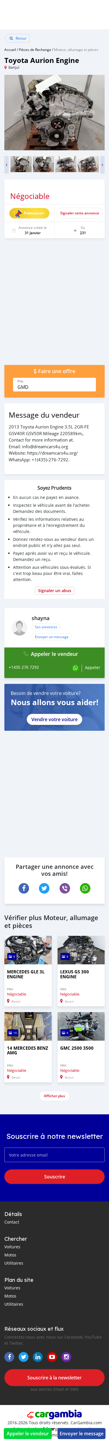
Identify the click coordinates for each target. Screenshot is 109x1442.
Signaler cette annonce (79, 213)
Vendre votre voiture (54, 719)
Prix (20, 381)
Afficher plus (54, 1095)
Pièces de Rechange (35, 49)
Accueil (10, 49)
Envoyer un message (52, 636)
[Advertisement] (54, 304)
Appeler (92, 667)
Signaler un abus (54, 590)
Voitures (12, 1246)
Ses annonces (46, 626)
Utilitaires (13, 1263)
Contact (11, 1222)
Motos (10, 1255)
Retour (20, 38)
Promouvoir (34, 213)
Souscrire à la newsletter (54, 1377)
